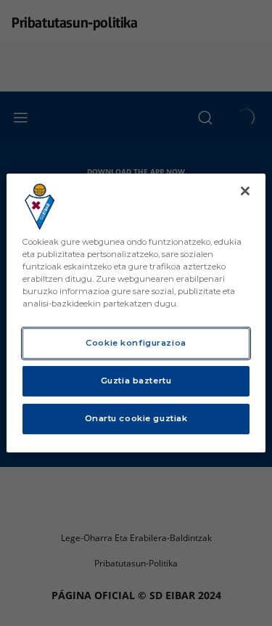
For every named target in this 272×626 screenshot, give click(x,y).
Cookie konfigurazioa (136, 343)
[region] (136, 313)
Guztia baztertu (136, 380)
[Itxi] (245, 191)
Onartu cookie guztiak (136, 418)
